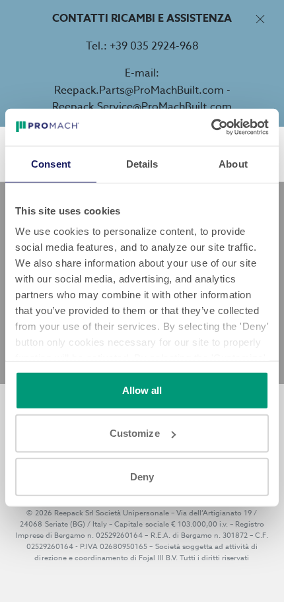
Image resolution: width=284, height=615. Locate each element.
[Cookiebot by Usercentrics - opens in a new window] (211, 127)
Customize (135, 433)
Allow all (142, 389)
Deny (142, 476)
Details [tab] (142, 163)
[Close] (260, 18)
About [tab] (233, 163)
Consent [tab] (51, 163)
